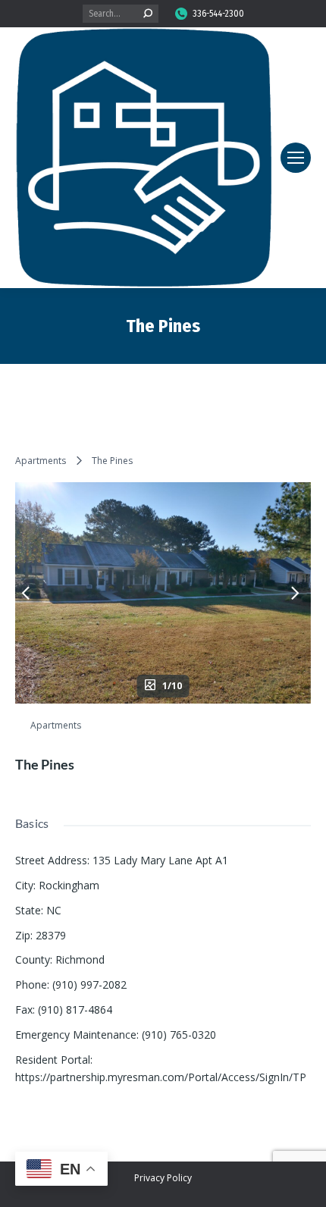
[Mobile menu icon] (296, 158)
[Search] (147, 14)
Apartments (40, 460)
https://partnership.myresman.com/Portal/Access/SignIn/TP (160, 1077)
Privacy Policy (163, 1177)
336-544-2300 (218, 13)
